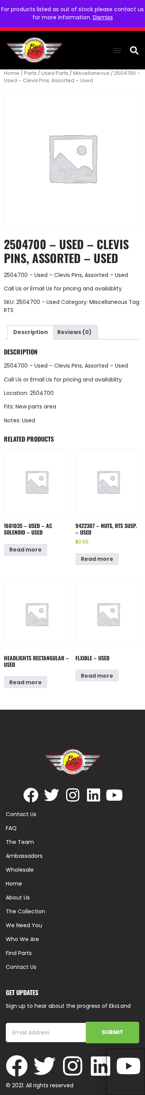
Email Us (42, 288)
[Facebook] (30, 795)
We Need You (24, 925)
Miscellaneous (91, 73)
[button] (117, 50)
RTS (9, 310)
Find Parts (19, 953)
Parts (30, 73)
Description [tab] (30, 332)
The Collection (25, 911)
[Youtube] (114, 795)
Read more (25, 549)
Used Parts (54, 73)
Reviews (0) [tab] (74, 332)
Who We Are (22, 939)
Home (11, 73)
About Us (18, 897)
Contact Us (21, 967)
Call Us (13, 288)
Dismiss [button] (103, 17)
